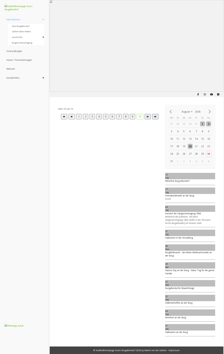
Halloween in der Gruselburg (179, 237)
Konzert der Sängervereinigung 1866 (183, 213)
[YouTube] (211, 94)
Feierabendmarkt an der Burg (179, 195)
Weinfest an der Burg (175, 317)
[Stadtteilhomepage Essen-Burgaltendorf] (24, 8)
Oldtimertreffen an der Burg (178, 302)
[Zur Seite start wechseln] (64, 116)
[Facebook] (198, 94)
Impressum (174, 350)
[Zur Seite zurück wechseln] (72, 116)
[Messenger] (218, 94)
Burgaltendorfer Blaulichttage (179, 288)
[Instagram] (204, 94)
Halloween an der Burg (176, 332)
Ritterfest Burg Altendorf (177, 180)
